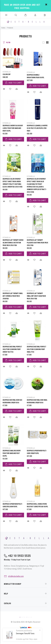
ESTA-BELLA (6, 72)
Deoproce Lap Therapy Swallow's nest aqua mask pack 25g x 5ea (36, 296)
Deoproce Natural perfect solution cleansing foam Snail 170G (36, 349)
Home (3, 28)
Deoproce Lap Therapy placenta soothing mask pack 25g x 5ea (37, 242)
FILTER (8, 42)
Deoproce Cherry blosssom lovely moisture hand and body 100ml (13, 128)
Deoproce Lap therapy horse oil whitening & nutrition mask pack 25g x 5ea (13, 242)
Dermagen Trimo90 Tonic (25, 633)
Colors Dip (6, 74)
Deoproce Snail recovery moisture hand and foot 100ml (12, 453)
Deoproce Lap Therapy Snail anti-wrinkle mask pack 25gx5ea (13, 296)
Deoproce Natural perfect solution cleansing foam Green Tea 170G (12, 349)
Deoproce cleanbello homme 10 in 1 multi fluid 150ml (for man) (37, 128)
